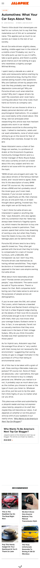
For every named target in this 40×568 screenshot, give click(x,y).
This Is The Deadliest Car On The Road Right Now (8, 515)
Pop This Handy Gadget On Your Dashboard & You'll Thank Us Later (9, 548)
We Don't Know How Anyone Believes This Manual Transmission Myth (29, 516)
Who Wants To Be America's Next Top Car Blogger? (19, 430)
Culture (5, 10)
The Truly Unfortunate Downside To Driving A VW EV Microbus (28, 549)
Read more (7, 440)
